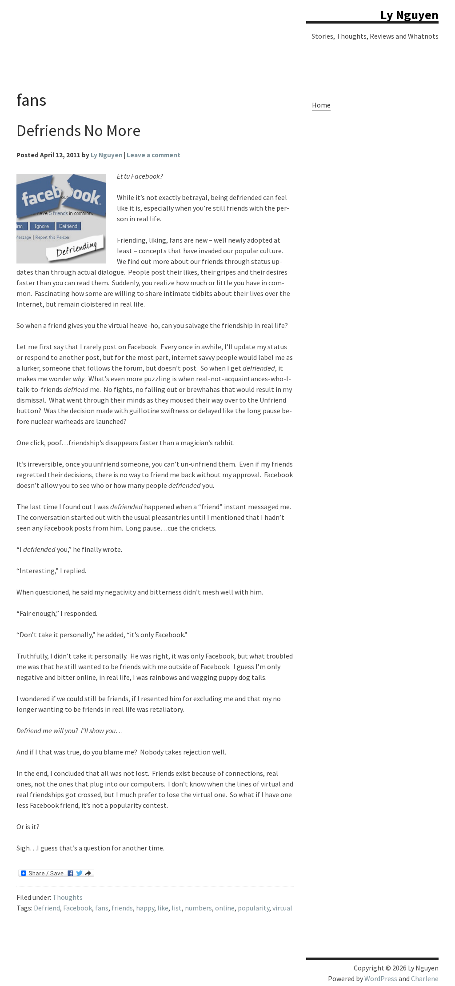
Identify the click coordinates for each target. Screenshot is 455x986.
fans (101, 907)
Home (321, 104)
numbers (198, 907)
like (162, 907)
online (225, 907)
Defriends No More (78, 130)
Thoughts (67, 897)
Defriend (47, 907)
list (177, 907)
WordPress (380, 978)
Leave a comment (153, 155)
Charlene (425, 978)
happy (145, 907)
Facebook (77, 907)
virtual (282, 907)
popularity (253, 907)
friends (122, 907)
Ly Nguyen (409, 15)
